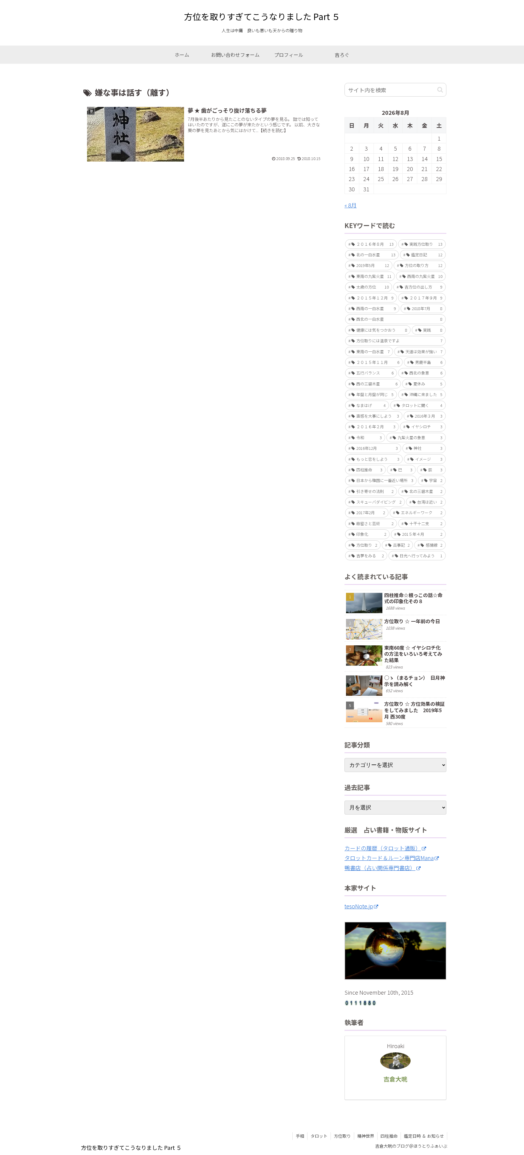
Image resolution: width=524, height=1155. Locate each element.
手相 (300, 1136)
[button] (440, 89)
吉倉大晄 (395, 1079)
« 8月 (350, 205)
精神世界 (365, 1136)
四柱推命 (389, 1136)
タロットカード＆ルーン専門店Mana (389, 858)
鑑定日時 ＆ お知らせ (424, 1136)
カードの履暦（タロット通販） (382, 848)
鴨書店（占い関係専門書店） (379, 868)
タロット (319, 1136)
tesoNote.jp (358, 906)
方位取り (342, 1136)
